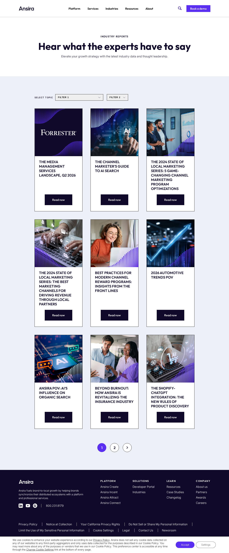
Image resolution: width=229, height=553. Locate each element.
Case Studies (175, 492)
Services (92, 8)
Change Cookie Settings (40, 549)
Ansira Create (109, 486)
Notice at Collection (59, 524)
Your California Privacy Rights (101, 524)
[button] (198, 8)
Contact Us (146, 530)
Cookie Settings (103, 530)
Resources (131, 8)
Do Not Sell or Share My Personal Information (158, 524)
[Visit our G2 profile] (35, 506)
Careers (201, 503)
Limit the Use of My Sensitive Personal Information (52, 530)
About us (202, 486)
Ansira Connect (110, 503)
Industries (112, 8)
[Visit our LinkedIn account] (21, 506)
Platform (74, 8)
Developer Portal (144, 486)
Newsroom (169, 530)
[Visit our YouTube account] (28, 506)
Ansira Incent (109, 492)
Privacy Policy (28, 524)
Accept (185, 544)
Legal (126, 530)
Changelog (174, 497)
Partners (201, 492)
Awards (201, 497)
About (149, 8)
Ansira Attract (109, 497)
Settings (205, 544)
